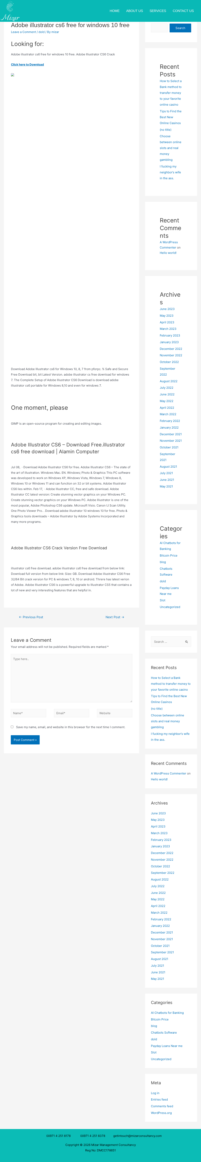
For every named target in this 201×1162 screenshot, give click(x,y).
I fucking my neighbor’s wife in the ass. (170, 172)
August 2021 (168, 466)
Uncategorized (170, 607)
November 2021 (171, 440)
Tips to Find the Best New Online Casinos (171, 117)
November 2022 (171, 355)
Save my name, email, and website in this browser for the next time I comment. (70, 727)
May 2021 (166, 486)
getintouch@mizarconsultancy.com (137, 1136)
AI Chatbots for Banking (167, 1013)
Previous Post (31, 617)
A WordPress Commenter (168, 773)
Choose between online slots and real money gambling (170, 148)
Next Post (115, 617)
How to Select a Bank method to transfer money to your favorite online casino (171, 92)
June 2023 (167, 309)
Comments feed (162, 1106)
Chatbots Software (164, 1032)
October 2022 (169, 362)
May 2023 (167, 315)
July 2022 (166, 387)
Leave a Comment (23, 32)
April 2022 (167, 408)
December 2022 (171, 349)
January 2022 (169, 427)
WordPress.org (161, 1113)
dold (41, 32)
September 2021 (162, 952)
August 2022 (168, 381)
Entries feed (159, 1099)
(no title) (165, 130)
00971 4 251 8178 (59, 1136)
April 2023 (167, 322)
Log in (155, 1093)
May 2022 (166, 401)
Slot (162, 600)
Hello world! (168, 253)
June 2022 (167, 394)
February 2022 (170, 421)
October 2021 (169, 447)
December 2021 (171, 434)
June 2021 (167, 480)
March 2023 (168, 329)
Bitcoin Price (168, 555)
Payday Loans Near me (167, 1046)
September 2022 (162, 873)
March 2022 (168, 414)
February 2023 (170, 335)
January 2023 (169, 342)
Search (180, 28)
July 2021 (166, 473)
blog (163, 562)
